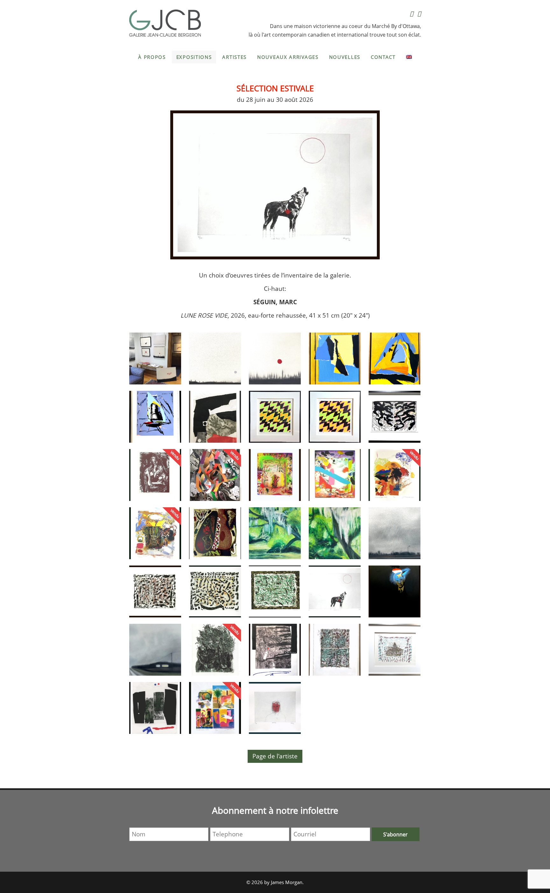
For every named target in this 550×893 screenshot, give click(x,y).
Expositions (194, 57)
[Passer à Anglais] (409, 57)
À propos (152, 57)
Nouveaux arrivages (288, 57)
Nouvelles (344, 57)
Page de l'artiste (275, 756)
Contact (383, 57)
